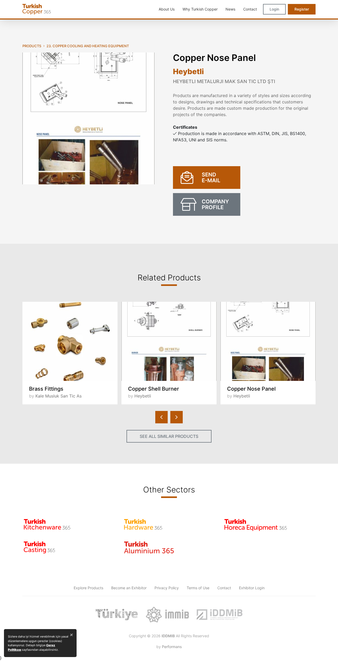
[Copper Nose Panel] (268, 341)
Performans (172, 646)
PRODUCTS (31, 46)
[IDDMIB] (219, 614)
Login (274, 9)
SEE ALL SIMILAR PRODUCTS (169, 436)
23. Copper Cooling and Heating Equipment (87, 46)
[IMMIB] (167, 614)
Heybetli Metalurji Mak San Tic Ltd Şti (224, 81)
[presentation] (161, 417)
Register (301, 9)
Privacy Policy (166, 588)
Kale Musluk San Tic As (58, 396)
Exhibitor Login (252, 588)
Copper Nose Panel (251, 389)
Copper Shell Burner (153, 389)
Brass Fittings (46, 389)
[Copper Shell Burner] (169, 341)
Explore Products (88, 588)
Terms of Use (198, 588)
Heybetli (188, 71)
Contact (224, 588)
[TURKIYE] (117, 614)
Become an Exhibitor (129, 588)
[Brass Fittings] (70, 341)
